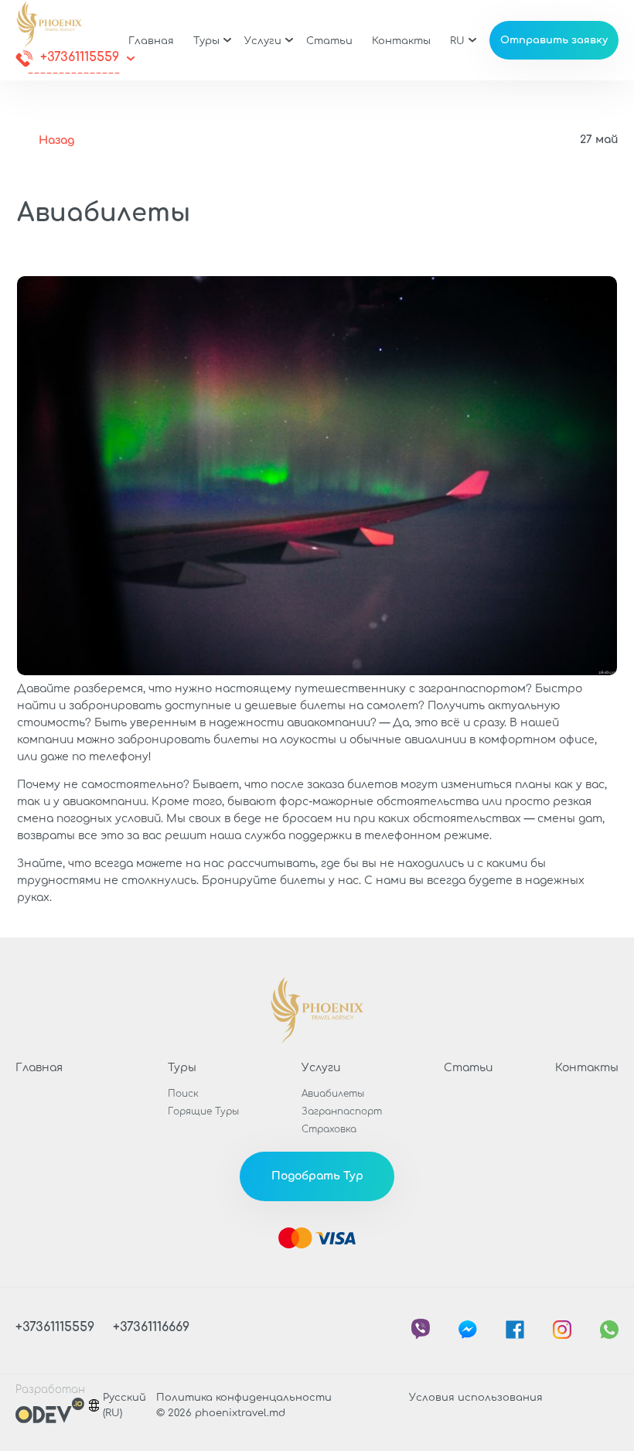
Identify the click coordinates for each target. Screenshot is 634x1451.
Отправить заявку (554, 40)
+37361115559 (79, 57)
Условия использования (476, 1397)
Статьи (329, 41)
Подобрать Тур (317, 1176)
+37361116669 (151, 1327)
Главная (151, 41)
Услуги (262, 41)
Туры (206, 41)
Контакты (401, 41)
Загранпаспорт (342, 1111)
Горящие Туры (203, 1111)
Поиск (183, 1093)
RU (457, 41)
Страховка (329, 1129)
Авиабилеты (333, 1093)
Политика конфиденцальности (244, 1397)
